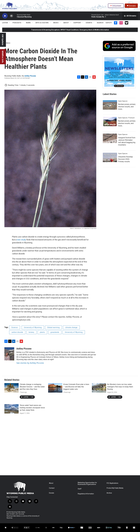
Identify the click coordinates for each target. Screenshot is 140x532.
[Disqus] (70, 446)
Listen (5, 23)
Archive (109, 493)
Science (7, 43)
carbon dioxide (17, 332)
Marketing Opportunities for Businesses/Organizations (87, 483)
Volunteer (116, 5)
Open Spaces (123, 101)
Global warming (53, 327)
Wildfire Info (2, 57)
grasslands (55, 332)
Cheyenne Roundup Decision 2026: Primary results (125, 159)
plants (42, 332)
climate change (71, 327)
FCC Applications (112, 483)
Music (56, 23)
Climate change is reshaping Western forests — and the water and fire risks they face (32, 386)
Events (89, 23)
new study (21, 240)
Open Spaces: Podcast (126, 118)
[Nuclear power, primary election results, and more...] (110, 105)
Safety (109, 23)
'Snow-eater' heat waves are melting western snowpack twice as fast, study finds (32, 407)
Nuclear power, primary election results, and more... (127, 106)
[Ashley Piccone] (9, 353)
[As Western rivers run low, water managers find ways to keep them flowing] (99, 388)
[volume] (11, 15)
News (28, 23)
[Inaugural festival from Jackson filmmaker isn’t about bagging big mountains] (110, 138)
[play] (5, 16)
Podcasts (17, 23)
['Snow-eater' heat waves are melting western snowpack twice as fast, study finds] (11, 409)
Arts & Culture (42, 23)
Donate (132, 6)
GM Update (2, 39)
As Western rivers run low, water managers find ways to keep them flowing (120, 386)
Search (100, 23)
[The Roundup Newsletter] (119, 72)
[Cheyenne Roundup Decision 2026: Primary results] (110, 157)
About (66, 23)
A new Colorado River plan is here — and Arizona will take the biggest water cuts (76, 386)
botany (31, 332)
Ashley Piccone (30, 76)
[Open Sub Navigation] (9, 23)
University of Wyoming (33, 327)
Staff (79, 489)
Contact (51, 488)
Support (77, 23)
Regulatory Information (86, 494)
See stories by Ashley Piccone (30, 363)
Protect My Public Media (115, 488)
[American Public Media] (37, 528)
